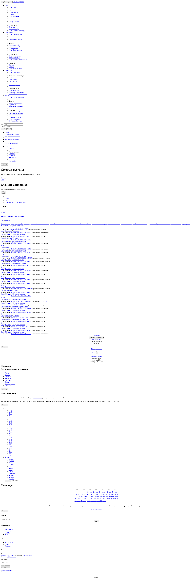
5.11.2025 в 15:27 (25, 301)
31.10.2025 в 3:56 (25, 240)
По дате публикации (96, 509)
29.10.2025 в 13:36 (25, 258)
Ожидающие (14, 45)
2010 (10, 439)
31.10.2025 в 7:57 (22, 229)
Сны (6, 200)
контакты (14, 90)
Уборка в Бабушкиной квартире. (13, 216)
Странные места (18, 260)
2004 (10, 450)
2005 (10, 448)
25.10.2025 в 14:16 (22, 305)
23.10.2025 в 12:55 (22, 326)
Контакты (12, 157)
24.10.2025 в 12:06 (22, 317)
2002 (10, 453)
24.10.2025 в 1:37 (25, 321)
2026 (10, 410)
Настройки (12, 161)
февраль (11, 461)
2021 (10, 419)
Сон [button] (3, 179)
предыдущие (96, 337)
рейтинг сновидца (17, 30)
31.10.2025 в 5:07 (25, 233)
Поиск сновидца (14, 72)
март (10, 462)
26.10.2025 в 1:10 (25, 296)
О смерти (16, 231)
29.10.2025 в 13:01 (25, 261)
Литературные (10, 384)
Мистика (8, 234)
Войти (3, 129)
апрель (11, 464)
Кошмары (8, 231)
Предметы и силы (18, 234)
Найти (96, 521)
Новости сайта (14, 112)
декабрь (11, 479)
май (10, 466)
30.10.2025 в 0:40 (25, 252)
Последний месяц (15, 40)
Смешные (8, 380)
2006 (10, 446)
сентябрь (12, 473)
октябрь (11, 475)
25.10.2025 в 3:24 (25, 312)
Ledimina (13, 229)
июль (10, 470)
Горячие (11, 14)
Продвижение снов (15, 50)
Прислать (8, 546)
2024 (10, 414)
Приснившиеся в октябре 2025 (15, 202)
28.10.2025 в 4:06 (25, 274)
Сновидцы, (9, 70)
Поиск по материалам (16, 97)
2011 (10, 437)
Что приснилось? (8, 189)
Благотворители (14, 85)
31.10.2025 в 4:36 (25, 236)
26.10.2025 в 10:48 (25, 289)
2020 (10, 421)
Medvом (3, 555)
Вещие (7, 242)
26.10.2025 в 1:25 (25, 292)
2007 (10, 444)
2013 (10, 434)
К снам (14, 58)
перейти (8, 481)
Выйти (11, 148)
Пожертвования (14, 119)
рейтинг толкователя (18, 59)
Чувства (7, 375)
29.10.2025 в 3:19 (25, 265)
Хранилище (9, 542)
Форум (7, 534)
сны (12, 27)
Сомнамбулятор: (18, 2)
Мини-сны (8, 386)
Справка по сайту (15, 117)
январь (11, 459)
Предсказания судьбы (18, 242)
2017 (10, 426)
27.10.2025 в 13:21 (25, 279)
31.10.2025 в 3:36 (25, 243)
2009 (10, 441)
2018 (10, 425)
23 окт (3, 323)
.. (97, 352)
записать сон (37, 398)
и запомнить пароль (12, 134)
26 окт (3, 285)
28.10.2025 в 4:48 (25, 270)
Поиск (7, 544)
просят (13, 49)
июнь (11, 468)
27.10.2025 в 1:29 (25, 283)
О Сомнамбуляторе (15, 121)
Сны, (6, 5)
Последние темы (15, 103)
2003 (10, 452)
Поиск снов (13, 7)
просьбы (14, 47)
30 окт (3, 245)
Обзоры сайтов (14, 21)
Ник (2, 124)
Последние (13, 12)
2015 (10, 430)
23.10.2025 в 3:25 (25, 334)
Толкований (13, 79)
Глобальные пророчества (19, 307)
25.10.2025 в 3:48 (25, 308)
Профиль (12, 155)
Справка (8, 531)
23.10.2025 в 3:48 (25, 330)
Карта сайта (9, 529)
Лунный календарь (15, 68)
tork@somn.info (11, 557)
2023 (10, 415)
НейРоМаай (15, 233)
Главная (7, 199)
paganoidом (10, 555)
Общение (12, 154)
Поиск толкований (15, 34)
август (11, 471)
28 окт (3, 267)
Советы (11, 65)
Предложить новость (16, 114)
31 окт (3, 212)
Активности (13, 81)
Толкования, (9, 32)
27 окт (3, 276)
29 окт (3, 254)
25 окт (3, 298)
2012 (10, 435)
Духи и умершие (18, 269)
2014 (10, 432)
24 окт (3, 314)
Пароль (3, 126)
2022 (10, 417)
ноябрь (11, 477)
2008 (10, 443)
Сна (10, 77)
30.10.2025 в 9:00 (25, 249)
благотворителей (27, 555)
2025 (10, 412)
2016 (10, 428)
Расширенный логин (12, 139)
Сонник (11, 67)
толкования (15, 56)
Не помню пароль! (11, 143)
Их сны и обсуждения (16, 92)
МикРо (13, 305)
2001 (10, 455)
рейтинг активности (18, 94)
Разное (7, 95)
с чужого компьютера (12, 136)
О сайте (7, 533)
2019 (10, 423)
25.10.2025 (43, 301)
